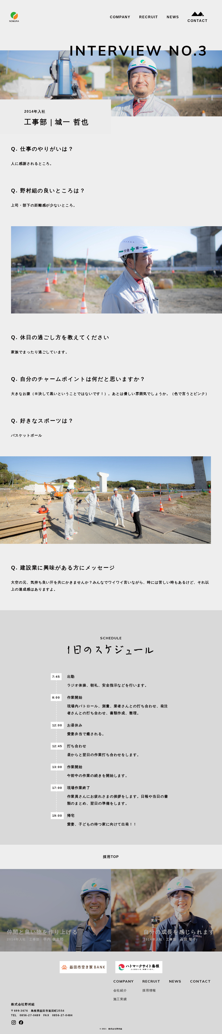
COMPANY (120, 17)
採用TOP (111, 857)
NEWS (173, 17)
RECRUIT (148, 17)
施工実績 (120, 999)
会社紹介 (120, 990)
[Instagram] (13, 1022)
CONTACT (197, 21)
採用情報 (149, 990)
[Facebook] (21, 1022)
